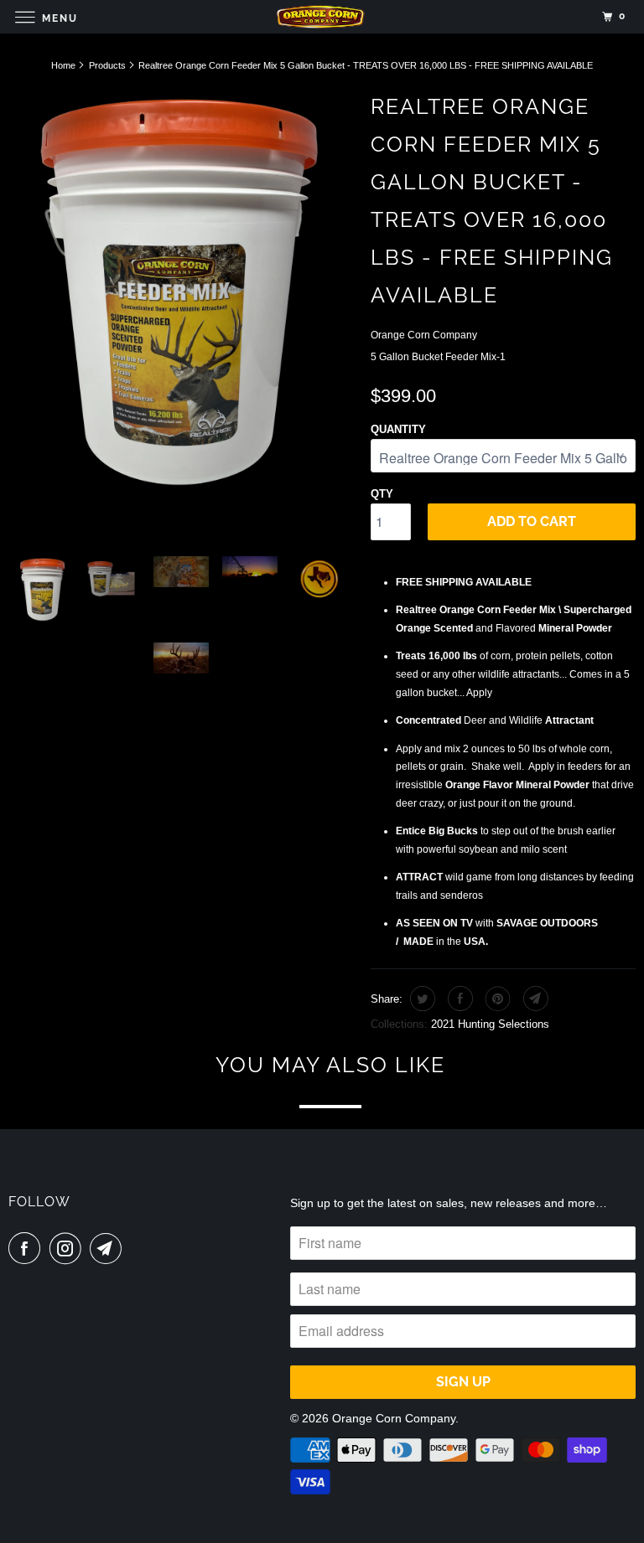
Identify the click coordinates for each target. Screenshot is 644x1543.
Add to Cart (531, 521)
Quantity (398, 429)
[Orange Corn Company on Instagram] (68, 1248)
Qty (382, 494)
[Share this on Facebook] (458, 998)
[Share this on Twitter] (420, 998)
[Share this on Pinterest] (496, 998)
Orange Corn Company (424, 335)
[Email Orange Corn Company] (109, 1248)
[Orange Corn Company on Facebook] (27, 1248)
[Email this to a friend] (533, 998)
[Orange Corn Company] (322, 16)
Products (107, 65)
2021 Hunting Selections (490, 1024)
